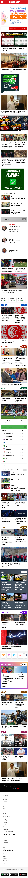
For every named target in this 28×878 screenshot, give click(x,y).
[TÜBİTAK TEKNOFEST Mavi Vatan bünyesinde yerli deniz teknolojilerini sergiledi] (14, 554)
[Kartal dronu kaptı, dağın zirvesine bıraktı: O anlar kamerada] (20, 669)
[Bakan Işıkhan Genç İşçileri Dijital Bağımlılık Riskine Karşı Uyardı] (7, 310)
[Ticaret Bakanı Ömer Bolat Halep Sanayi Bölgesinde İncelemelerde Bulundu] (20, 310)
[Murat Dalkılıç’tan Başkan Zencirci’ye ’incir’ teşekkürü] (20, 617)
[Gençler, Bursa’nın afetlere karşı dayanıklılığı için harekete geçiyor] (14, 60)
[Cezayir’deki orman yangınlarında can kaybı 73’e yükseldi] (14, 717)
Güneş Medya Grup (19, 869)
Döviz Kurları (6, 829)
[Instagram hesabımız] (15, 788)
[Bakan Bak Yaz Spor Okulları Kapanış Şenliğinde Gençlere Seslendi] (20, 513)
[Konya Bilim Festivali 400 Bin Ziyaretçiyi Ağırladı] (20, 532)
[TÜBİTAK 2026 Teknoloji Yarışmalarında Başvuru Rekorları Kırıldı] (7, 532)
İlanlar (4, 804)
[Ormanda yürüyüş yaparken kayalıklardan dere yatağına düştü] (5, 200)
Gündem (5, 799)
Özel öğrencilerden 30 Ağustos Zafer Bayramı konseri (12, 28)
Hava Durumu (6, 847)
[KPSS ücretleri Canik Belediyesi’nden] (14, 375)
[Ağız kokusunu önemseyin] (20, 751)
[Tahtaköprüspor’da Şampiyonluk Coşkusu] (20, 393)
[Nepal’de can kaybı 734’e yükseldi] (7, 697)
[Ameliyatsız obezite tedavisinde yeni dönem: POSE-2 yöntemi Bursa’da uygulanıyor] (14, 102)
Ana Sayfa (5, 820)
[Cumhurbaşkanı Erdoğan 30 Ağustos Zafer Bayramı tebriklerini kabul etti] (5, 213)
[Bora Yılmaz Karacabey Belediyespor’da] (7, 513)
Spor (4, 806)
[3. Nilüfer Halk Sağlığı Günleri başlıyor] (7, 751)
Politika (4, 808)
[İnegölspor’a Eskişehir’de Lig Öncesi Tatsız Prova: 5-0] (7, 497)
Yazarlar (5, 822)
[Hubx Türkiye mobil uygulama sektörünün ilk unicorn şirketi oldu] (14, 332)
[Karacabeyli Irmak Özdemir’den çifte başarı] (20, 497)
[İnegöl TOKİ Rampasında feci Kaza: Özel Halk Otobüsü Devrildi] (7, 597)
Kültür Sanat (6, 860)
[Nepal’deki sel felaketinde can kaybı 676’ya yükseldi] (20, 697)
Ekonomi (5, 801)
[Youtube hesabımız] (18, 788)
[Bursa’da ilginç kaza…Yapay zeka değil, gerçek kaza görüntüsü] (20, 597)
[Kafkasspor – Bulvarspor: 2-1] (5, 482)
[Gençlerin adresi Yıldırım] (7, 393)
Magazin (5, 811)
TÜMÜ (24, 219)
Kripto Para (5, 842)
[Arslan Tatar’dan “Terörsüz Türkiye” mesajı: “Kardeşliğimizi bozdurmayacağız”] (7, 352)
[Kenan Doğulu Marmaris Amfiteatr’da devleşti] (7, 617)
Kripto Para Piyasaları (8, 831)
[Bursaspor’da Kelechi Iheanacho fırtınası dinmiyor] (14, 411)
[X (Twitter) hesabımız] (13, 788)
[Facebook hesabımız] (10, 788)
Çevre (4, 856)
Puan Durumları (6, 838)
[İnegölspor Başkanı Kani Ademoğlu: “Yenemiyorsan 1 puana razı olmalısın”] (5, 475)
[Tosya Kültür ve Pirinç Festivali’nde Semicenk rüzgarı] (14, 637)
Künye (4, 824)
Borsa (4, 826)
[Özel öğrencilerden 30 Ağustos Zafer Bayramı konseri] (5, 206)
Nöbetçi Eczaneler (7, 845)
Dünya (4, 813)
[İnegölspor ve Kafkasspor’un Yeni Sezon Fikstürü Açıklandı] (14, 39)
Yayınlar (5, 840)
